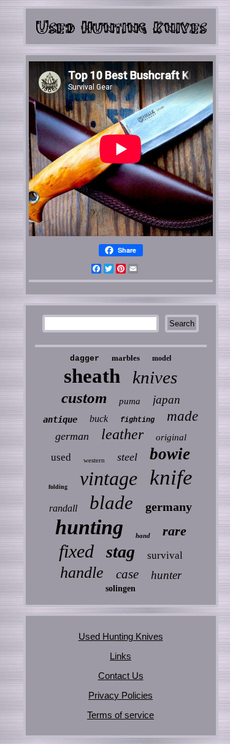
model (161, 358)
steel (127, 457)
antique (60, 419)
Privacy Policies (120, 695)
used (61, 457)
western (94, 460)
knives (154, 377)
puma (129, 401)
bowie (170, 454)
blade (111, 502)
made (182, 416)
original (171, 437)
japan (166, 399)
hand (143, 535)
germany (168, 506)
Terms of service (120, 715)
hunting (89, 527)
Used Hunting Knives (121, 636)
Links (120, 656)
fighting (137, 420)
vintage (108, 478)
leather (122, 434)
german (72, 436)
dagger (84, 358)
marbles (126, 357)
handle (82, 572)
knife (171, 477)
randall (63, 508)
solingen (120, 588)
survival (165, 555)
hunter (166, 575)
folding (57, 486)
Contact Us (121, 675)
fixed (76, 551)
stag (120, 551)
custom (84, 397)
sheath (92, 376)
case (127, 574)
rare (174, 531)
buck (99, 418)
